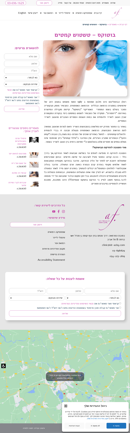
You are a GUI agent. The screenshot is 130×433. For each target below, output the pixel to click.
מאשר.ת (116, 426)
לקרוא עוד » (21, 147)
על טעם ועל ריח (19, 163)
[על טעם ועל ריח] (34, 165)
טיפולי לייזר (64, 13)
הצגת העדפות (74, 426)
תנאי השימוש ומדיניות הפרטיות (23, 91)
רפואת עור (48, 13)
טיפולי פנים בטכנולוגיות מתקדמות (20, 141)
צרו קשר (67, 2)
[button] (65, 406)
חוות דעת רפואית (93, 2)
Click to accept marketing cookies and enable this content (65, 376)
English (22, 13)
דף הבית (98, 13)
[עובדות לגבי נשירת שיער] (34, 185)
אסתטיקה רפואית (84, 13)
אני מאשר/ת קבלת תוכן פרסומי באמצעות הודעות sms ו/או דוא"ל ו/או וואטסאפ (22, 100)
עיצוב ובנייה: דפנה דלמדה (34, 428)
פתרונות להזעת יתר (17, 153)
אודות (112, 2)
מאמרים (105, 2)
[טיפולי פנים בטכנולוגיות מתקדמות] (34, 142)
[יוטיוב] (53, 211)
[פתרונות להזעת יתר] (34, 155)
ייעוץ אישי (33, 13)
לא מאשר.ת (95, 426)
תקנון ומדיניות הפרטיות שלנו (98, 419)
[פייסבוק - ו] (58, 211)
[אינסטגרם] (63, 211)
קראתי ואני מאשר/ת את (23, 91)
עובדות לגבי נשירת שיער (17, 184)
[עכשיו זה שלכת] (34, 174)
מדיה (60, 2)
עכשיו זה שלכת (19, 172)
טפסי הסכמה (78, 2)
